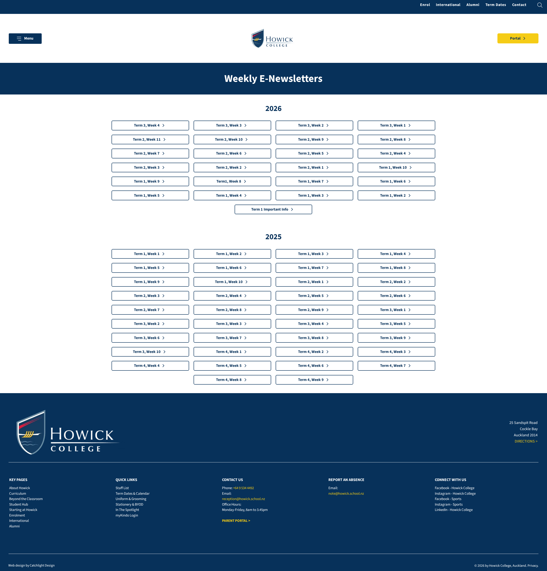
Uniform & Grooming (131, 499)
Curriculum (17, 493)
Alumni (14, 526)
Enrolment (17, 515)
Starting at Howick (23, 509)
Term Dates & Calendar (133, 493)
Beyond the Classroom (26, 499)
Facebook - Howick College (454, 488)
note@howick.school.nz (346, 493)
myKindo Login (127, 515)
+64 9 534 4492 (243, 488)
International (19, 520)
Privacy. (533, 565)
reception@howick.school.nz (243, 499)
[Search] (540, 5)
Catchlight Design (42, 565)
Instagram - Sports (449, 504)
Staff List (122, 488)
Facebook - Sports (448, 499)
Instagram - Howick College (455, 493)
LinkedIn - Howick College (454, 509)
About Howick (19, 488)
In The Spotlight (127, 509)
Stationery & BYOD (129, 504)
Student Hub (18, 504)
